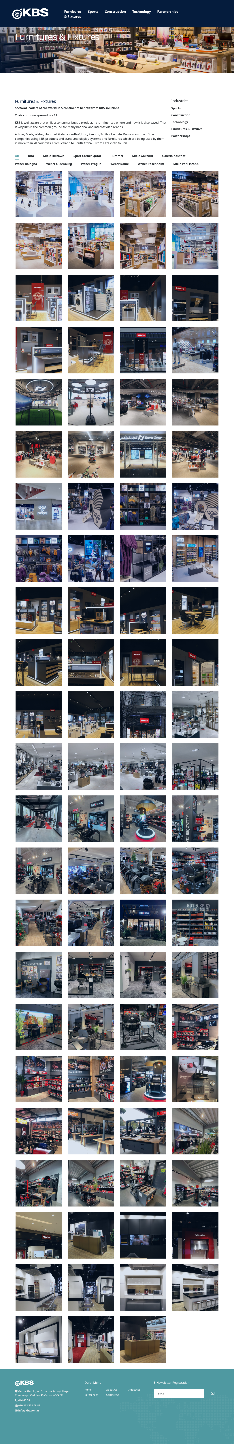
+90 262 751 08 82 (29, 1405)
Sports (93, 11)
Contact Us (112, 1394)
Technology (141, 11)
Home (88, 1389)
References (91, 1394)
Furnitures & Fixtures (73, 14)
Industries (134, 1389)
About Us (111, 1389)
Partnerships (167, 11)
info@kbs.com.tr (28, 1410)
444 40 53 (24, 1400)
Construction (115, 11)
